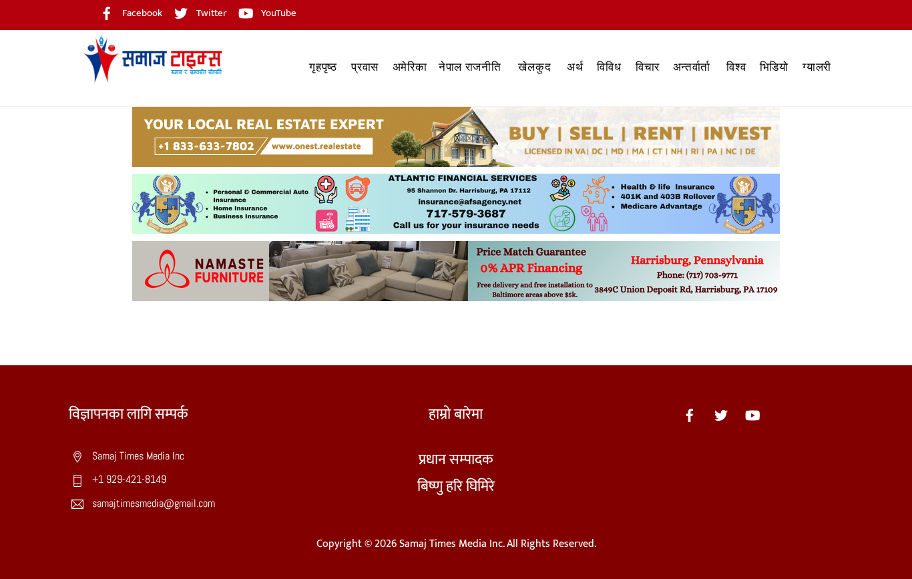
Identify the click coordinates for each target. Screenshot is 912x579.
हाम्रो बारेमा (456, 414)
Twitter (210, 13)
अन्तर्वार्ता (691, 67)
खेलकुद (534, 67)
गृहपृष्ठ (322, 67)
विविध (609, 67)
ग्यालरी (817, 67)
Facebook (141, 13)
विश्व (736, 67)
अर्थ (575, 67)
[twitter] (721, 414)
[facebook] (689, 414)
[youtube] (752, 414)
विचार (648, 67)
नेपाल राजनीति (470, 67)
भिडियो (774, 67)
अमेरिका (410, 67)
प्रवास (365, 67)
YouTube (277, 13)
